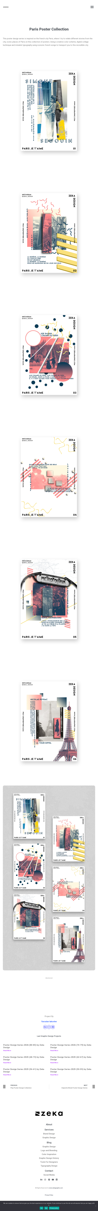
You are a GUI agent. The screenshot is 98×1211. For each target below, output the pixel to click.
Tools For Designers (49, 1162)
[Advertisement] (49, 994)
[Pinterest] (53, 1027)
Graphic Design (49, 1137)
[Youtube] (53, 1180)
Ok (41, 1208)
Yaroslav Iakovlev (49, 1021)
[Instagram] (49, 1027)
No (46, 1208)
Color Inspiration (49, 1154)
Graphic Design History (49, 1158)
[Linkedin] (57, 1180)
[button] (92, 7)
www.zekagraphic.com (56, 1188)
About (49, 1124)
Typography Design (49, 1166)
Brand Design (49, 1134)
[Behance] (45, 1027)
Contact (49, 1170)
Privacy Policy (49, 1195)
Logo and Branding (49, 1150)
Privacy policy (54, 1208)
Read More (7, 1050)
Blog (49, 1142)
